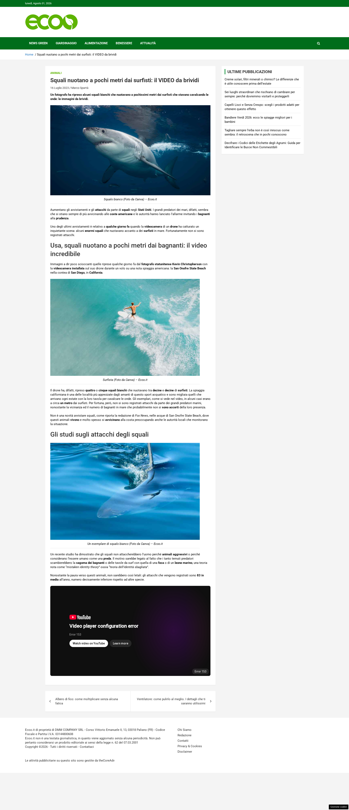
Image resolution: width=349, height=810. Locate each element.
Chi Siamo (184, 730)
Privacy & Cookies (190, 746)
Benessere (124, 43)
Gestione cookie (338, 807)
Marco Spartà (79, 87)
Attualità (148, 43)
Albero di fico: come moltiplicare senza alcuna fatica (86, 701)
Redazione (184, 735)
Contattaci (87, 747)
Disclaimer (185, 751)
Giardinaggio (66, 43)
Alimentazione (96, 43)
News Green (38, 43)
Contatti (183, 741)
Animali (56, 73)
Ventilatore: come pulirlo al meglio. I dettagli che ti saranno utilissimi (171, 701)
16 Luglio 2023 (59, 87)
